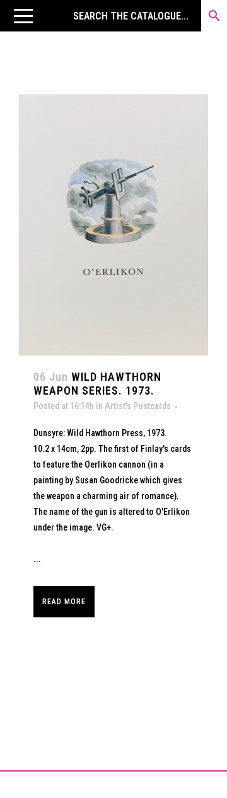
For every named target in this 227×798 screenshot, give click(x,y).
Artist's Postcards (138, 406)
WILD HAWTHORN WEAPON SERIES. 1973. (97, 383)
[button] (23, 15)
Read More (64, 601)
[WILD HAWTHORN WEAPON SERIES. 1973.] (113, 225)
